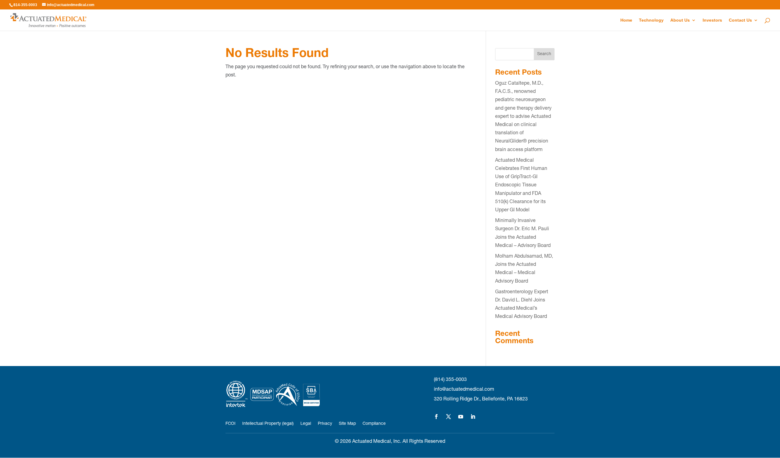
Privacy (325, 424)
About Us (680, 20)
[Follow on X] (448, 416)
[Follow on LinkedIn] (473, 416)
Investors (712, 20)
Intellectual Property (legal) (268, 424)
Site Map (347, 424)
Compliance (374, 424)
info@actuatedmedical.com (464, 389)
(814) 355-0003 (450, 380)
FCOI (230, 424)
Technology (651, 20)
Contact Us (740, 20)
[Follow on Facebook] (436, 416)
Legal (305, 424)
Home (626, 20)
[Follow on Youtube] (461, 416)
